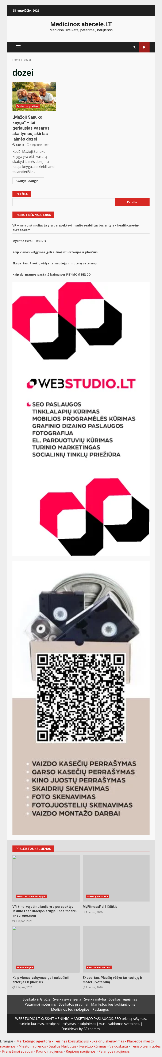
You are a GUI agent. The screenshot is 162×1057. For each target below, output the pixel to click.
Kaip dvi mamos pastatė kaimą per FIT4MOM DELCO (51, 274)
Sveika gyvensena (97, 896)
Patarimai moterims (99, 967)
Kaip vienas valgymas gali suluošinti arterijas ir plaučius (55, 252)
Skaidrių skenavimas (108, 1041)
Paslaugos (100, 1009)
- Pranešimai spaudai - (18, 1051)
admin (20, 145)
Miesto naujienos (32, 1046)
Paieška (22, 194)
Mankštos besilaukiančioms (113, 1004)
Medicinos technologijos (31, 896)
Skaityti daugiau (28, 181)
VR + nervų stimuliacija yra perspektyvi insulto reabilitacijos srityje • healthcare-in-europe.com (46, 878)
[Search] (134, 47)
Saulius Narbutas (62, 1046)
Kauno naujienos (49, 1051)
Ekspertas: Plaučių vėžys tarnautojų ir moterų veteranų (54, 263)
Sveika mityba (25, 967)
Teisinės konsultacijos (71, 1041)
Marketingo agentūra (33, 1041)
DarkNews (69, 1028)
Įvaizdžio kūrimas (93, 1046)
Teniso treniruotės (146, 1046)
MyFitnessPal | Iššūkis (29, 241)
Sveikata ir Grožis (36, 999)
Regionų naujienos (81, 1051)
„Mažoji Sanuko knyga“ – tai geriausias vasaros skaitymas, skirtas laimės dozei (34, 96)
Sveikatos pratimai (28, 106)
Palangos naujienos (114, 1051)
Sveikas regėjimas (123, 999)
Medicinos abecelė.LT (81, 24)
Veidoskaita (118, 1046)
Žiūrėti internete (144, 47)
